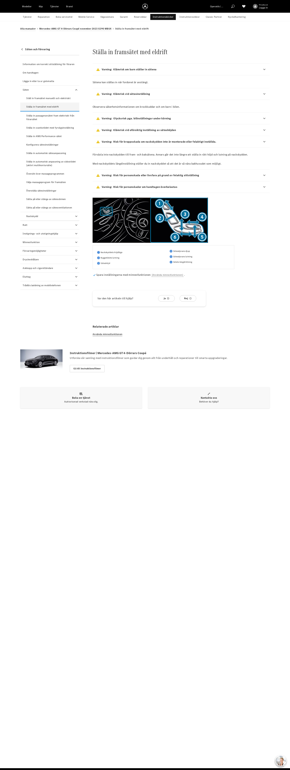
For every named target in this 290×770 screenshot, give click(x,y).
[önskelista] (243, 6)
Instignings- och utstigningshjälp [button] (40, 233)
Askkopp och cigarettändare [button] (38, 268)
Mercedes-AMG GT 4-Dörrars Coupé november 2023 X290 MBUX (75, 28)
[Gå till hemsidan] (145, 6)
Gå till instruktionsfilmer (87, 368)
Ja (165, 298)
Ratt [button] (25, 225)
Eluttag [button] (26, 276)
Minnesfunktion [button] (31, 242)
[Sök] (232, 6)
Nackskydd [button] (32, 216)
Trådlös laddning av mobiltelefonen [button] (42, 285)
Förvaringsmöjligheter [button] (34, 250)
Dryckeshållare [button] (31, 259)
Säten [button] (26, 89)
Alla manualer (28, 28)
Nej (186, 298)
